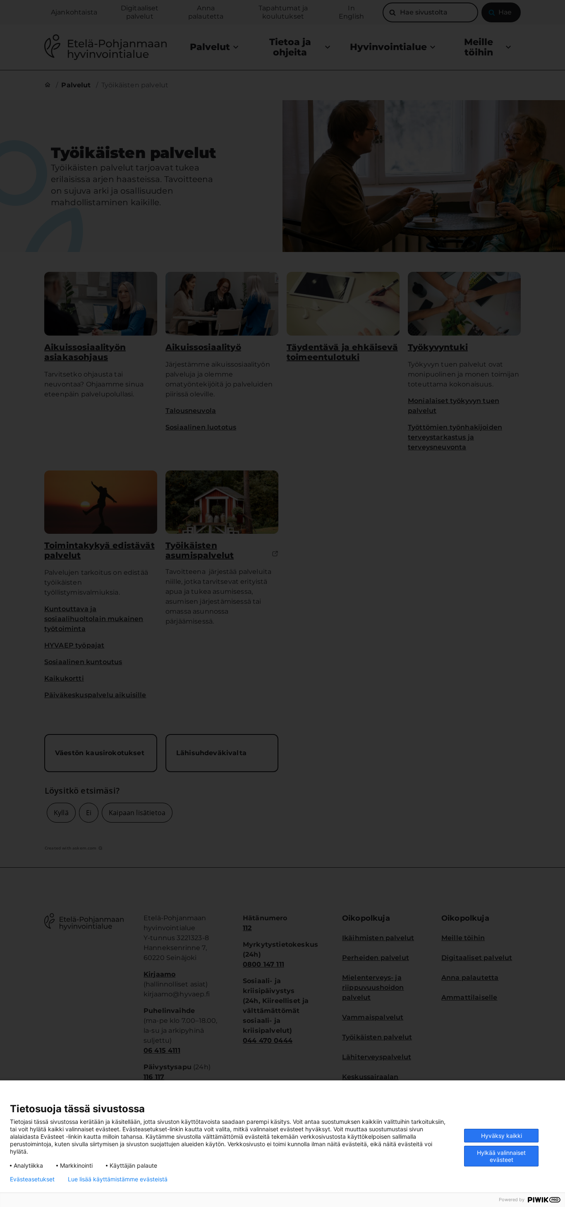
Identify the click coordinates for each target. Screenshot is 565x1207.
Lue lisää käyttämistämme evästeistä (118, 1179)
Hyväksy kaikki (501, 1135)
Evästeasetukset (32, 1179)
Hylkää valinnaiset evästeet (501, 1156)
